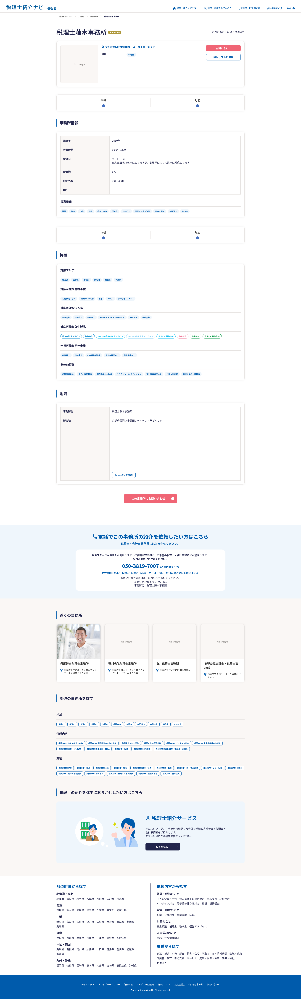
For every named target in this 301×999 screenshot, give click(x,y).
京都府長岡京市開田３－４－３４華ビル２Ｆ (130, 47)
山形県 (110, 899)
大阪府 (60, 938)
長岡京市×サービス (94, 773)
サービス (192, 958)
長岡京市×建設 (65, 767)
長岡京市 (94, 16)
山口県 (100, 949)
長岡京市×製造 (83, 767)
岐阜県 (120, 921)
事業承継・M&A (186, 915)
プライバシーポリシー (109, 984)
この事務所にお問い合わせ (148, 498)
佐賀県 (70, 965)
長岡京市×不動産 (164, 767)
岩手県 (80, 899)
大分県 (100, 965)
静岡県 (130, 921)
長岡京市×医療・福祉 (147, 773)
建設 (159, 953)
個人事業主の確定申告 (191, 899)
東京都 (110, 910)
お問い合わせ (223, 48)
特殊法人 (162, 963)
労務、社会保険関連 (168, 938)
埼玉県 (90, 910)
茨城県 (60, 910)
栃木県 (70, 910)
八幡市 (129, 724)
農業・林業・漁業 (209, 958)
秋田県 (100, 899)
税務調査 (214, 903)
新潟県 (60, 921)
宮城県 (90, 899)
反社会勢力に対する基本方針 (188, 984)
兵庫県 (80, 938)
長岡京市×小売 (102, 767)
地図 (197, 100)
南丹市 (166, 724)
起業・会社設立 (165, 915)
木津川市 (177, 724)
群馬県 (80, 910)
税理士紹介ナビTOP (187, 8)
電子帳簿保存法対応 (188, 903)
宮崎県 (110, 965)
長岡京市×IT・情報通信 (187, 767)
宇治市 (72, 724)
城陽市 (105, 724)
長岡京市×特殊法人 (171, 773)
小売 (174, 953)
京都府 (81, 16)
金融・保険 (236, 953)
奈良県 (90, 938)
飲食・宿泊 (193, 953)
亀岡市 (94, 724)
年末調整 (212, 899)
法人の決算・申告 (167, 899)
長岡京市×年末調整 (130, 743)
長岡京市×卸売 (120, 767)
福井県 (90, 921)
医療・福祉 (228, 958)
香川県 (120, 949)
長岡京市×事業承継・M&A (98, 748)
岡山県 (80, 949)
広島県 (90, 949)
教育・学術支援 (175, 958)
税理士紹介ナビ (65, 16)
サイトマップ (87, 984)
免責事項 (128, 984)
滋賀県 (110, 938)
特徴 (103, 100)
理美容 (160, 958)
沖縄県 (133, 965)
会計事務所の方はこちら (279, 8)
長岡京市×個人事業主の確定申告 (102, 743)
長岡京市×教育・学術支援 (69, 773)
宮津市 (83, 724)
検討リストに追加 (223, 57)
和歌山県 (122, 938)
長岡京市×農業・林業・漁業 (121, 773)
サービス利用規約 (145, 984)
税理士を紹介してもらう (220, 8)
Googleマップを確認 (124, 475)
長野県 (110, 921)
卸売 (181, 953)
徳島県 (110, 949)
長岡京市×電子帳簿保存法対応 (207, 743)
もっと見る (162, 847)
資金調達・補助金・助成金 (172, 926)
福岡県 (60, 965)
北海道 (60, 899)
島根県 (70, 949)
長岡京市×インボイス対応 (177, 743)
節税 (204, 903)
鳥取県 (60, 949)
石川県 (80, 921)
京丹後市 (154, 724)
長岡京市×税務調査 (141, 748)
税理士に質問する (251, 8)
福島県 (120, 899)
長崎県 (80, 965)
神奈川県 (122, 910)
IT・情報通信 (219, 953)
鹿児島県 (122, 965)
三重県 (100, 938)
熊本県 (90, 965)
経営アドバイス (198, 926)
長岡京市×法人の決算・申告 (70, 743)
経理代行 (224, 899)
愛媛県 (130, 949)
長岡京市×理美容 (234, 767)
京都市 (61, 724)
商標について (164, 984)
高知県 (60, 954)
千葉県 (100, 910)
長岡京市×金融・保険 (212, 767)
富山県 (70, 921)
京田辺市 (141, 724)
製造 (166, 953)
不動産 (205, 953)
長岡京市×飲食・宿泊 (141, 767)
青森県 (70, 899)
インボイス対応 (165, 903)
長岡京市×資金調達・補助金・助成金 (172, 748)
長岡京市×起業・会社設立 (69, 748)
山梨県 (100, 921)
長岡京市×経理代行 (152, 743)
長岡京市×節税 (121, 748)
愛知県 (60, 926)
